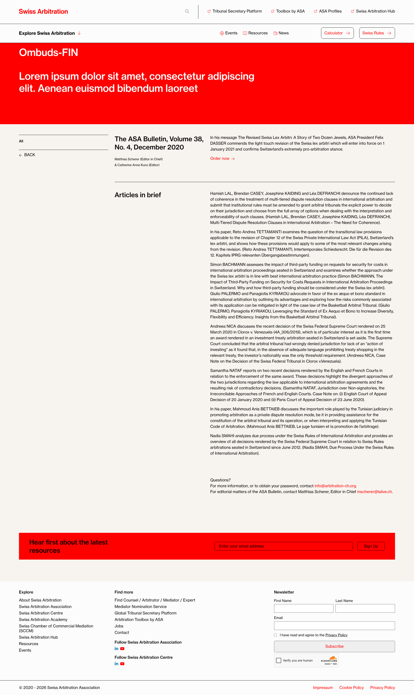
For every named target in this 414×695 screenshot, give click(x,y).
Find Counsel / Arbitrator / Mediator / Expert (155, 600)
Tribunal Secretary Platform (237, 11)
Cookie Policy (351, 687)
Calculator (333, 33)
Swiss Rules (373, 33)
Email (278, 618)
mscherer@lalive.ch (374, 491)
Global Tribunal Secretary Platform (146, 613)
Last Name (344, 600)
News (283, 33)
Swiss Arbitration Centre (41, 613)
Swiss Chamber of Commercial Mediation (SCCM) (56, 628)
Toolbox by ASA (290, 11)
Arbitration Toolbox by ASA (139, 619)
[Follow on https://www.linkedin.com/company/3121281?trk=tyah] (116, 649)
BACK (29, 154)
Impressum (323, 687)
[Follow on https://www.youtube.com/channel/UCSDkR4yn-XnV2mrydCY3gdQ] (122, 649)
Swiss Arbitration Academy (43, 619)
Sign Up (371, 546)
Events (231, 33)
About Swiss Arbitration (40, 600)
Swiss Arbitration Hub (375, 11)
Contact (122, 632)
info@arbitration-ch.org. (336, 486)
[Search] (187, 12)
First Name (283, 600)
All (21, 141)
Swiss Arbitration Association (45, 606)
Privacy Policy (337, 635)
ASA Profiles (330, 11)
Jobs (119, 626)
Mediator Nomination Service (141, 606)
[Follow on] (116, 664)
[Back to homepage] (43, 11)
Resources (258, 33)
